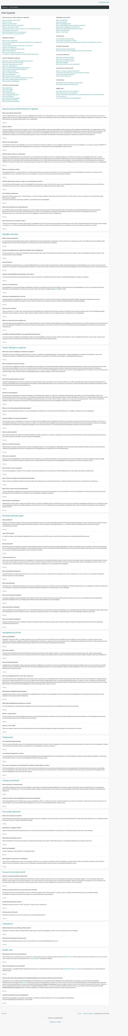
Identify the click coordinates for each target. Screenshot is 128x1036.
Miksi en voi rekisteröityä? (9, 23)
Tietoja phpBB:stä (34, 958)
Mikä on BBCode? (7, 88)
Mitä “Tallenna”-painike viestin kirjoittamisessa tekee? (17, 78)
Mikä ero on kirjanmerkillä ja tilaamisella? (67, 71)
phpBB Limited (66, 957)
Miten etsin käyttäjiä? (62, 62)
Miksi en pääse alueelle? (9, 71)
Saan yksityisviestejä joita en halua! (66, 40)
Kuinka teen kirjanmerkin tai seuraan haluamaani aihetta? (72, 72)
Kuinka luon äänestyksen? (9, 66)
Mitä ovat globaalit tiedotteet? (10, 95)
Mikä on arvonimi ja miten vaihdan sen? (13, 52)
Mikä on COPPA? (7, 22)
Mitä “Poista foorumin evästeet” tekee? (13, 34)
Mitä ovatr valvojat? (61, 22)
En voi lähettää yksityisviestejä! (65, 39)
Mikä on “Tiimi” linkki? (62, 32)
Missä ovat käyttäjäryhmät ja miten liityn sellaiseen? (71, 25)
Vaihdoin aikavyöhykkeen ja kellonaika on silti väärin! (17, 45)
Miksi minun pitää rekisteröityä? (11, 20)
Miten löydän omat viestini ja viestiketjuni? (68, 64)
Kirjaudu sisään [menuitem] (104, 2)
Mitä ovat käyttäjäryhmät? (63, 23)
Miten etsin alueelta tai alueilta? (65, 57)
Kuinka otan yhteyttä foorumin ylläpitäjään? (68, 98)
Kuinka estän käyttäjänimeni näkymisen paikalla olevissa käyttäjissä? (22, 42)
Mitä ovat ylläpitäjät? (62, 20)
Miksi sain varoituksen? (9, 74)
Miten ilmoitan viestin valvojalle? (11, 76)
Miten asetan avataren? (9, 50)
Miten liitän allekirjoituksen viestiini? (12, 64)
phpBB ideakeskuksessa (71, 969)
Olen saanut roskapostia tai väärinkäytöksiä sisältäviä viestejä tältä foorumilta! (78, 42)
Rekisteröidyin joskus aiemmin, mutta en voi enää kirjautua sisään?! (21, 29)
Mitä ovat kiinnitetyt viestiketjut (11, 98)
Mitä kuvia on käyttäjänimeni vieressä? (13, 49)
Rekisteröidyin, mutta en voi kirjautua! (13, 25)
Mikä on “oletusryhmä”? (63, 30)
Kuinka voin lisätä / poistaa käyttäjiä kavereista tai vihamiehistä (74, 50)
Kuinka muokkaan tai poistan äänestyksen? (14, 69)
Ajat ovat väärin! (6, 44)
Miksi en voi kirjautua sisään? (10, 27)
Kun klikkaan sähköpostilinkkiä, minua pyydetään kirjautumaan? (20, 54)
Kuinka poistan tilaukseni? (63, 76)
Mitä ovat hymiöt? (7, 91)
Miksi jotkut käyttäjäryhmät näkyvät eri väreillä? (69, 29)
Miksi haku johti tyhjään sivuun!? (65, 61)
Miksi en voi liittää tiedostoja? (10, 72)
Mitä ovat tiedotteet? (8, 96)
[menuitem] (88, 1013)
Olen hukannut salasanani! (10, 30)
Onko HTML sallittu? (7, 89)
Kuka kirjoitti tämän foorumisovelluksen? (67, 91)
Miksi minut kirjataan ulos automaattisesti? (14, 32)
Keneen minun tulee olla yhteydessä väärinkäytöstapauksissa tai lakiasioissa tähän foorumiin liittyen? (80, 95)
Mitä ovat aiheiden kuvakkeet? (11, 101)
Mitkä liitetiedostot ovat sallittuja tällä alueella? (69, 83)
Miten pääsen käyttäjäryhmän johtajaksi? (68, 27)
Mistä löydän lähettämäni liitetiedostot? (67, 84)
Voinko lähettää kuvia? (8, 93)
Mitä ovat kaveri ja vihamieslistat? (65, 49)
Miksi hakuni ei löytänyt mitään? (65, 59)
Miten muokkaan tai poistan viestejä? (12, 62)
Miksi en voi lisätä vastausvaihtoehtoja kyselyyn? (16, 67)
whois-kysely (25, 982)
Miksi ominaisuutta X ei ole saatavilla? (66, 93)
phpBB (57, 289)
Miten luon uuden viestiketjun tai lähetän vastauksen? (17, 61)
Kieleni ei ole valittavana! (9, 47)
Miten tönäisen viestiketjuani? (10, 81)
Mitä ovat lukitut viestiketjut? (10, 100)
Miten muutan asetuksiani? (10, 40)
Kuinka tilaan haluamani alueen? (65, 74)
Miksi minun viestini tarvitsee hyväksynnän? (14, 79)
